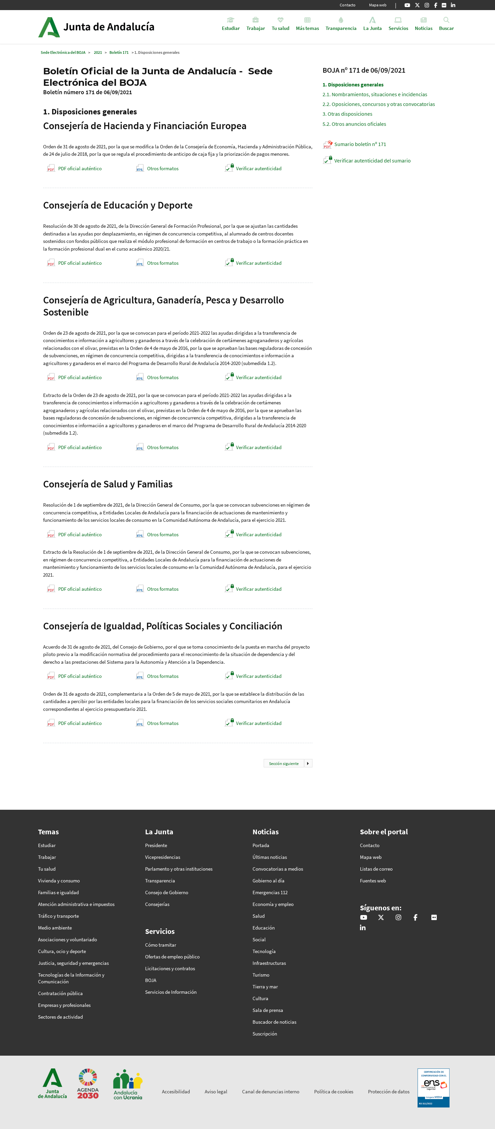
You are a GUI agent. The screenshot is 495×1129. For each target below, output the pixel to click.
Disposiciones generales (353, 84)
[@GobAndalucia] (407, 5)
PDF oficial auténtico (80, 168)
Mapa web (378, 4)
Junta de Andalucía (49, 27)
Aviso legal (216, 1091)
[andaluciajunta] (417, 5)
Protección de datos (388, 1091)
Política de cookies (333, 1091)
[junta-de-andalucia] (453, 5)
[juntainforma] (444, 5)
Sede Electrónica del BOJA (63, 52)
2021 (98, 52)
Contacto (348, 4)
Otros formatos (162, 168)
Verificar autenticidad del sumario (372, 160)
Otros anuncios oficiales (354, 123)
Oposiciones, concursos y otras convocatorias (379, 104)
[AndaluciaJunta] (435, 5)
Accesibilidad (176, 1091)
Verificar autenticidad (259, 168)
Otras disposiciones (347, 113)
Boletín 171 (119, 52)
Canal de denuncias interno (270, 1091)
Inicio (115, 27)
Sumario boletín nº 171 (360, 144)
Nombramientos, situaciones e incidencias (375, 94)
